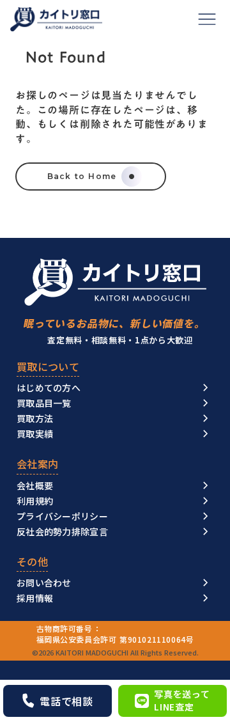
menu (207, 19)
